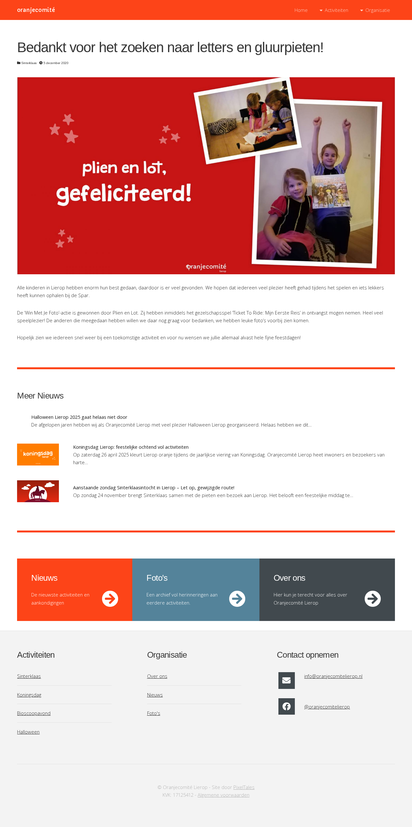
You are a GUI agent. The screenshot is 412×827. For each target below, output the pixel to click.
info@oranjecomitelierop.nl (333, 676)
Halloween (28, 731)
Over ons (157, 676)
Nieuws (155, 694)
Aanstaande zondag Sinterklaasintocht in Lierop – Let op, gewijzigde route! (153, 487)
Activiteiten (336, 10)
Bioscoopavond (34, 713)
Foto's (153, 713)
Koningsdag (29, 694)
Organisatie (377, 10)
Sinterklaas (29, 676)
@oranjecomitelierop (327, 706)
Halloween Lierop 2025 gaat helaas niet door (79, 417)
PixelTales (244, 787)
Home (301, 10)
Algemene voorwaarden (223, 795)
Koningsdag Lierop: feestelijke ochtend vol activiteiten (131, 447)
